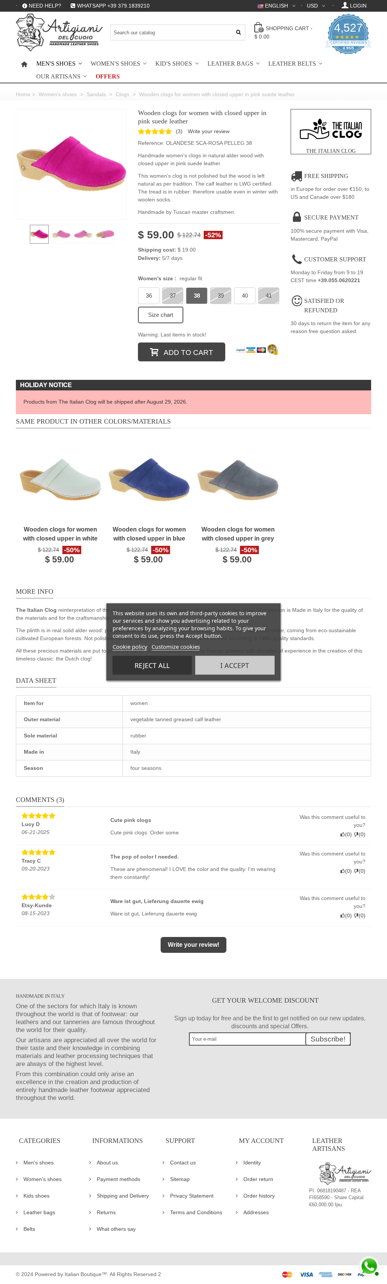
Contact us (183, 1163)
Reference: (151, 143)
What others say (116, 1229)
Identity (252, 1163)
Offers (108, 76)
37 (173, 295)
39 (221, 295)
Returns (106, 1212)
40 (245, 295)
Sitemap (180, 1179)
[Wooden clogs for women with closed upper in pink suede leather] (71, 164)
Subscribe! (328, 1039)
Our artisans (58, 76)
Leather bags (230, 63)
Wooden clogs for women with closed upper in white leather (60, 535)
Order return (258, 1179)
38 (197, 295)
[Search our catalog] (238, 32)
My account (261, 1140)
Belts (29, 1229)
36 (149, 295)
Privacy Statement (192, 1196)
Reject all (152, 665)
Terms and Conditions (196, 1212)
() (179, 131)
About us (107, 1163)
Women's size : (170, 278)
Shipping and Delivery (123, 1196)
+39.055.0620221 (339, 280)
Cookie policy (130, 646)
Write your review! (193, 944)
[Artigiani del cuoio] (59, 32)
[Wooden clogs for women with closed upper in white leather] (60, 480)
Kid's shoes (173, 63)
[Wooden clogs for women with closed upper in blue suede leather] (149, 480)
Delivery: (149, 258)
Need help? (45, 6)
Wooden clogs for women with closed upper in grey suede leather (238, 535)
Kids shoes (36, 1196)
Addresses (256, 1212)
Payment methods (118, 1179)
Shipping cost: (157, 250)
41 (269, 295)
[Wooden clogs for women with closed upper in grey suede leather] (238, 480)
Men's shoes (56, 63)
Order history (259, 1196)
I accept (234, 665)
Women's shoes (115, 63)
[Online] (368, 1265)
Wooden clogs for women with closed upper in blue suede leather (149, 535)
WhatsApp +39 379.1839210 (113, 6)
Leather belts (292, 63)
